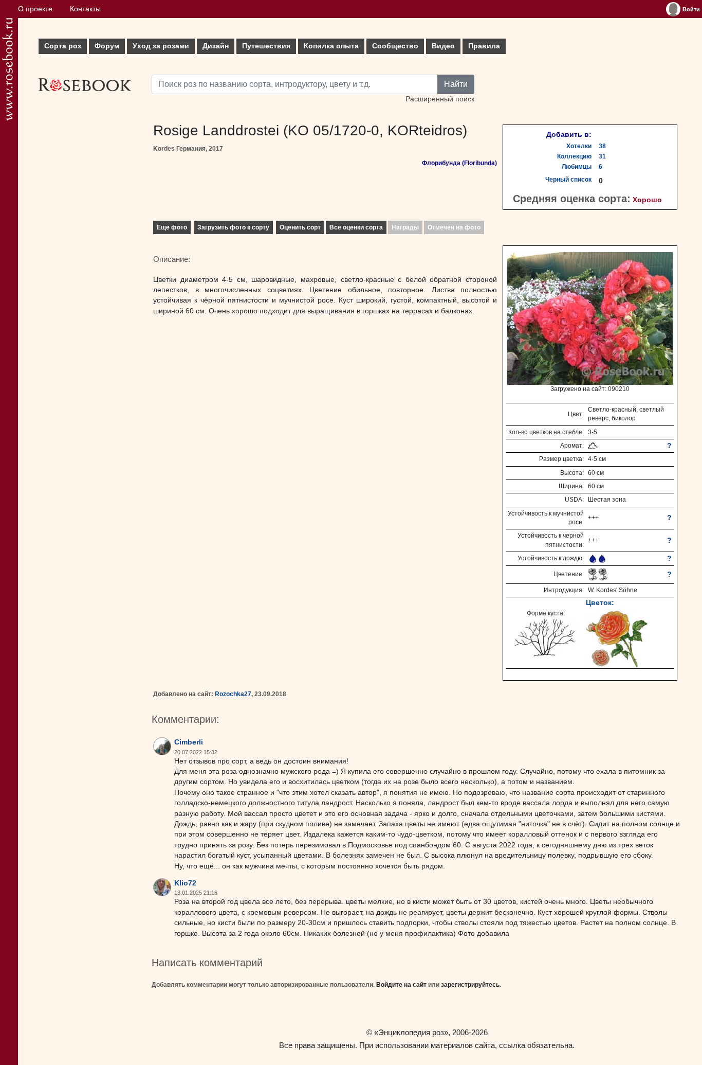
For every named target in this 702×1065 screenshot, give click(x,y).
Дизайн (215, 46)
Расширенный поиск (439, 99)
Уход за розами (161, 46)
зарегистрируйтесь (470, 984)
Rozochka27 (233, 694)
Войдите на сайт (401, 984)
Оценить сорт (300, 227)
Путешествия (266, 46)
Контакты (85, 9)
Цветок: (600, 602)
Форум (107, 46)
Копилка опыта (331, 46)
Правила (484, 46)
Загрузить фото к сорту (233, 227)
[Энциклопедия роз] (7, 69)
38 (602, 146)
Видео (443, 46)
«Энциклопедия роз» (411, 1032)
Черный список (568, 179)
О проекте (35, 9)
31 (602, 156)
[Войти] (673, 9)
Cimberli (188, 742)
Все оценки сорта (356, 227)
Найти (456, 84)
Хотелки (579, 146)
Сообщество (395, 46)
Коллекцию (574, 156)
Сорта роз (62, 46)
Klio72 (185, 883)
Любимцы (577, 167)
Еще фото (172, 227)
